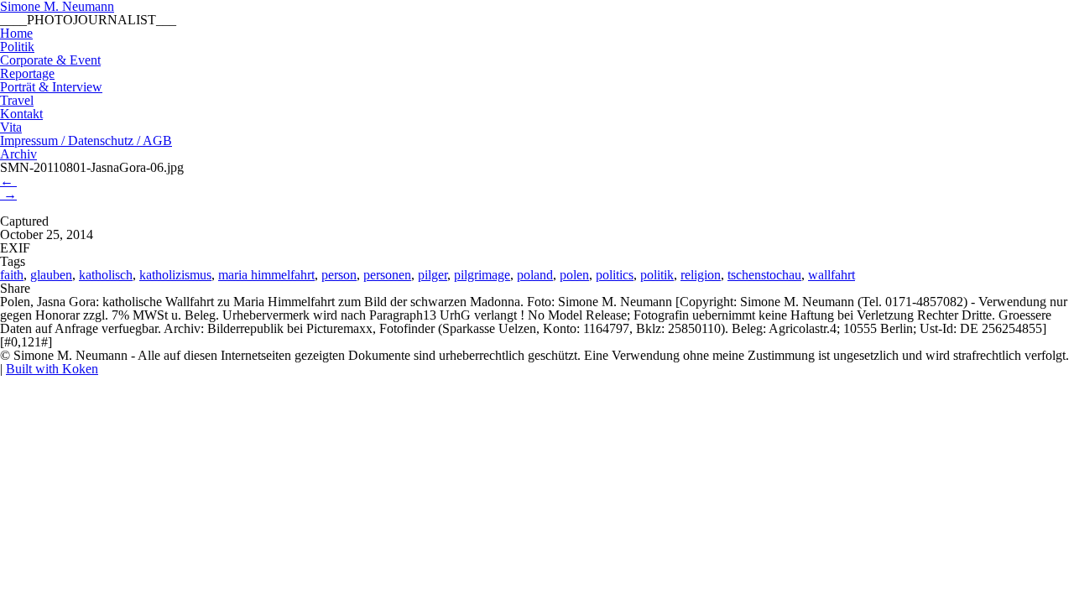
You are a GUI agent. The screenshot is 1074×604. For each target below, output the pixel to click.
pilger (432, 275)
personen (387, 275)
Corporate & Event (50, 60)
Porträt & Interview (51, 87)
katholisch (106, 275)
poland (535, 275)
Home (16, 33)
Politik (17, 46)
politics (614, 275)
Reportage (27, 73)
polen (574, 275)
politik (657, 275)
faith (11, 275)
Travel (17, 100)
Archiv (18, 154)
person (339, 275)
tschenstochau (764, 275)
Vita (11, 127)
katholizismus (175, 275)
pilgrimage (482, 275)
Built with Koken (52, 369)
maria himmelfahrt (266, 275)
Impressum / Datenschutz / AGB (86, 140)
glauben (51, 275)
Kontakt (21, 114)
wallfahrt (831, 275)
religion (700, 275)
